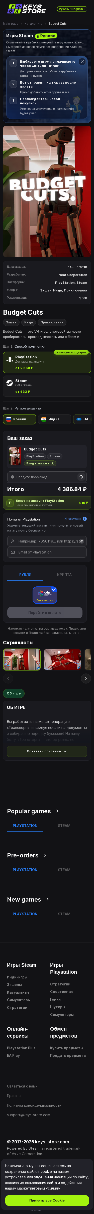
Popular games (29, 811)
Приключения (52, 322)
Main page (11, 23)
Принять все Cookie (47, 1200)
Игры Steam (21, 965)
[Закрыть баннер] (82, 61)
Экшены (14, 984)
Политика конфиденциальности (34, 1105)
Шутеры (57, 1007)
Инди (28, 322)
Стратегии (17, 1007)
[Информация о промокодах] (81, 477)
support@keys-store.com (28, 1115)
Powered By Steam (23, 1148)
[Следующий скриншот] (86, 678)
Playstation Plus (21, 1048)
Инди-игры (17, 977)
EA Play (13, 1055)
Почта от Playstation (23, 519)
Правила (14, 1095)
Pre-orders (23, 855)
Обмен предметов (63, 1032)
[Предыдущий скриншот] (8, 678)
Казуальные (18, 992)
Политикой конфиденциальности (54, 633)
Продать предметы (68, 1055)
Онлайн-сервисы (18, 1032)
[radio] (47, 362)
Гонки (55, 999)
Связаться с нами (22, 1086)
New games (24, 899)
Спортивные (61, 991)
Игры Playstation (63, 968)
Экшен (11, 322)
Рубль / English (71, 9)
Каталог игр (33, 23)
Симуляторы (19, 1000)
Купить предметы (66, 1048)
